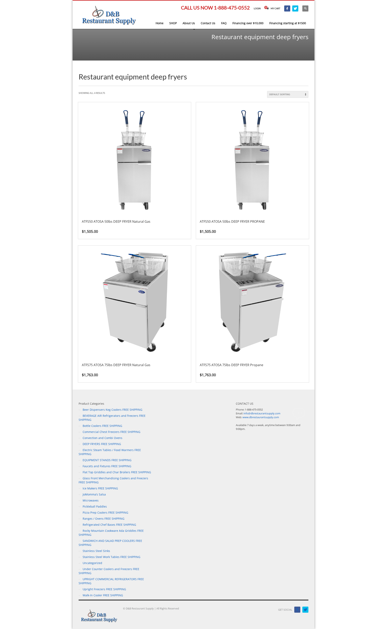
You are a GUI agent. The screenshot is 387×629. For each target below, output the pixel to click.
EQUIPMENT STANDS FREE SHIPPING (107, 460)
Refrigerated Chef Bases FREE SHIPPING (109, 525)
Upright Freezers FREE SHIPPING (104, 589)
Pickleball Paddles (95, 506)
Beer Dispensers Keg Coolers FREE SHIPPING (112, 410)
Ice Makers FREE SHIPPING (100, 488)
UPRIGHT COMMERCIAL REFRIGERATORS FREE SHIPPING (111, 581)
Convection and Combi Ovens (102, 438)
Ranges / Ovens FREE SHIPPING (103, 518)
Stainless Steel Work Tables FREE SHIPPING (111, 557)
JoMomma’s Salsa (94, 494)
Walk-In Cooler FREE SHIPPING (103, 595)
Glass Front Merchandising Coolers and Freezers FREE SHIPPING (113, 480)
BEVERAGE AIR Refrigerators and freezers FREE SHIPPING (112, 418)
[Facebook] (287, 8)
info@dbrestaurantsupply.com (261, 413)
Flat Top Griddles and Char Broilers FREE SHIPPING (117, 472)
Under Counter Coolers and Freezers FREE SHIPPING (109, 571)
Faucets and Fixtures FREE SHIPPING (107, 466)
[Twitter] (295, 8)
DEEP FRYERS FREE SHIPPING (102, 444)
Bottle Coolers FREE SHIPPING (102, 426)
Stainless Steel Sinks (96, 551)
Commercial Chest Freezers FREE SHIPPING (111, 432)
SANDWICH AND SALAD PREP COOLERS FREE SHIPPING (110, 543)
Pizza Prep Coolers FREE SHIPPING (105, 512)
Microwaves (91, 500)
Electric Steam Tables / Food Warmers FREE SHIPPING (110, 452)
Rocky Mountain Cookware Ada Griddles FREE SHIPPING (111, 533)
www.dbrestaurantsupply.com (260, 417)
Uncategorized (92, 563)
